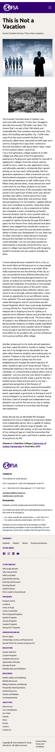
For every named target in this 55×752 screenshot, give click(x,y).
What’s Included (9, 575)
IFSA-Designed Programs (12, 614)
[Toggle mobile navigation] (49, 7)
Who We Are (8, 707)
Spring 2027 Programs (11, 628)
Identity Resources (10, 681)
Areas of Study (8, 608)
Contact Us (7, 730)
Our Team (6, 713)
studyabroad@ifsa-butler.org (14, 493)
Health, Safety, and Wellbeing (14, 678)
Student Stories (16, 33)
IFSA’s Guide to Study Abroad (14, 592)
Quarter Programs (10, 618)
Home (5, 33)
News (5, 720)
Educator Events (9, 665)
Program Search (9, 601)
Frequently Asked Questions (14, 688)
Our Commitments (10, 710)
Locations (6, 604)
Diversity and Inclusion (11, 582)
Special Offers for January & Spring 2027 (19, 643)
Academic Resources (11, 659)
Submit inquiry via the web (13, 496)
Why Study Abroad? (10, 569)
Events (5, 723)
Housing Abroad (9, 585)
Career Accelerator (10, 611)
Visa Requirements (10, 698)
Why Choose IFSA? (10, 572)
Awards (6, 717)
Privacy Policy (41, 741)
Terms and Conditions (40, 745)
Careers (6, 727)
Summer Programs (10, 624)
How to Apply (8, 636)
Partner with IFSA (9, 652)
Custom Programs (10, 655)
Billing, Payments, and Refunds (15, 684)
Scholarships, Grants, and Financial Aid (18, 640)
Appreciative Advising (11, 662)
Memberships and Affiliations (14, 669)
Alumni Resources (10, 691)
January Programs (10, 621)
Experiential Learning (11, 579)
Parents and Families (11, 694)
